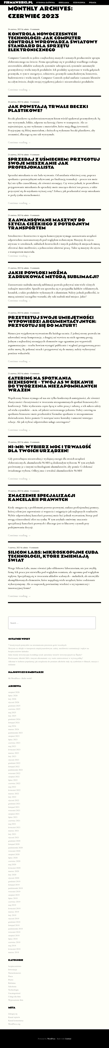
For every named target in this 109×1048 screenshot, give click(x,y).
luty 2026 (12, 699)
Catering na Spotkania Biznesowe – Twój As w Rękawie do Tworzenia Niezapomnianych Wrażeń (52, 384)
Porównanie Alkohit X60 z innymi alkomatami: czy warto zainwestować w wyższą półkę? (45, 658)
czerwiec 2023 (14, 742)
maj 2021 (12, 824)
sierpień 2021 (14, 813)
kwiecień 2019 (14, 908)
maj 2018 (12, 945)
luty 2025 (12, 715)
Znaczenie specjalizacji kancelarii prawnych (41, 497)
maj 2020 (12, 864)
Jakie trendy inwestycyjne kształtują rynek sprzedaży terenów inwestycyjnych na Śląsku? (45, 654)
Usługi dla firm (14, 996)
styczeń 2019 (13, 918)
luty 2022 (12, 796)
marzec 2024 (13, 729)
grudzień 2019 (14, 881)
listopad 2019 (14, 884)
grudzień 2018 (14, 922)
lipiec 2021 (13, 817)
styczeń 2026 (13, 702)
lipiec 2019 (13, 898)
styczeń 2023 (13, 759)
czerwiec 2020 (14, 861)
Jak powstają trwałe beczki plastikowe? (48, 108)
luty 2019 (12, 915)
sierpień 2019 (14, 895)
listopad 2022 (14, 766)
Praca (92, 2)
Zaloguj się (12, 1013)
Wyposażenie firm (15, 1000)
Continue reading (19, 89)
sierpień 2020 (14, 854)
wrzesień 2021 (14, 810)
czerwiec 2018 (14, 942)
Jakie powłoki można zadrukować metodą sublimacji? (53, 274)
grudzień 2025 (14, 705)
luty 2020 (12, 874)
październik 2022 (15, 769)
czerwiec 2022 (14, 783)
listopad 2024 (14, 722)
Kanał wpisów (14, 1017)
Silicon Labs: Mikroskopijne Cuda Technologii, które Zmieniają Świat (53, 556)
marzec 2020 (13, 871)
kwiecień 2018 (14, 949)
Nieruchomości (14, 973)
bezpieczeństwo (14, 966)
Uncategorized (14, 993)
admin (26, 29)
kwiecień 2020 (14, 867)
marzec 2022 (13, 793)
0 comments (34, 29)
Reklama (64, 2)
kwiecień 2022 (14, 790)
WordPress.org (14, 1024)
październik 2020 (15, 847)
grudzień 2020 (14, 840)
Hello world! (27, 678)
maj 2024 (12, 726)
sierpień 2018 (14, 935)
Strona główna (45, 2)
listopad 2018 (14, 925)
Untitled (68, 1038)
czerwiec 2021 (14, 820)
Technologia (13, 989)
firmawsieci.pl (18, 2)
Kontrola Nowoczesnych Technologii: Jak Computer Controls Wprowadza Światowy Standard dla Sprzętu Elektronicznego (53, 42)
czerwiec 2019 (14, 901)
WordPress (51, 1038)
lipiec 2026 (13, 695)
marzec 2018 (13, 952)
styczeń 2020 (13, 878)
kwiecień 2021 (14, 827)
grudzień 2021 (14, 803)
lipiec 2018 (13, 938)
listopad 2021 (14, 807)
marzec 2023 (13, 753)
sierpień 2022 (14, 776)
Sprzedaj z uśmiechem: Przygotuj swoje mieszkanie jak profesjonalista (54, 163)
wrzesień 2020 (14, 851)
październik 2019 (15, 888)
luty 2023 (12, 756)
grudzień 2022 (14, 763)
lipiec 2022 (13, 780)
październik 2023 (15, 732)
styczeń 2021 (13, 837)
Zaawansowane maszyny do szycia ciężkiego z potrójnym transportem (48, 224)
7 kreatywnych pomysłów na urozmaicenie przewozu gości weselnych (37, 645)
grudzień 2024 (14, 719)
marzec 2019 (13, 911)
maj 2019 (12, 905)
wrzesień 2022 (14, 773)
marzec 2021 (13, 830)
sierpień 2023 (14, 736)
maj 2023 (12, 746)
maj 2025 (12, 712)
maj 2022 (12, 786)
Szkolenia (79, 2)
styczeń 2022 (13, 800)
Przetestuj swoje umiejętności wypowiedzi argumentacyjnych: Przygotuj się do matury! (52, 321)
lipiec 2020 (13, 857)
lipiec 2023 (13, 739)
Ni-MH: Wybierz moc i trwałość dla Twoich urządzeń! (49, 449)
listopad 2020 (14, 844)
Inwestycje (12, 969)
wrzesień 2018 (14, 932)
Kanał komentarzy (16, 1020)
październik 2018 (15, 928)
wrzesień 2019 (14, 891)
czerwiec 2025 (14, 709)
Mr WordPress (14, 678)
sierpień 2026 (14, 692)
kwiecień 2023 (14, 749)
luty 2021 (12, 834)
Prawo (10, 979)
